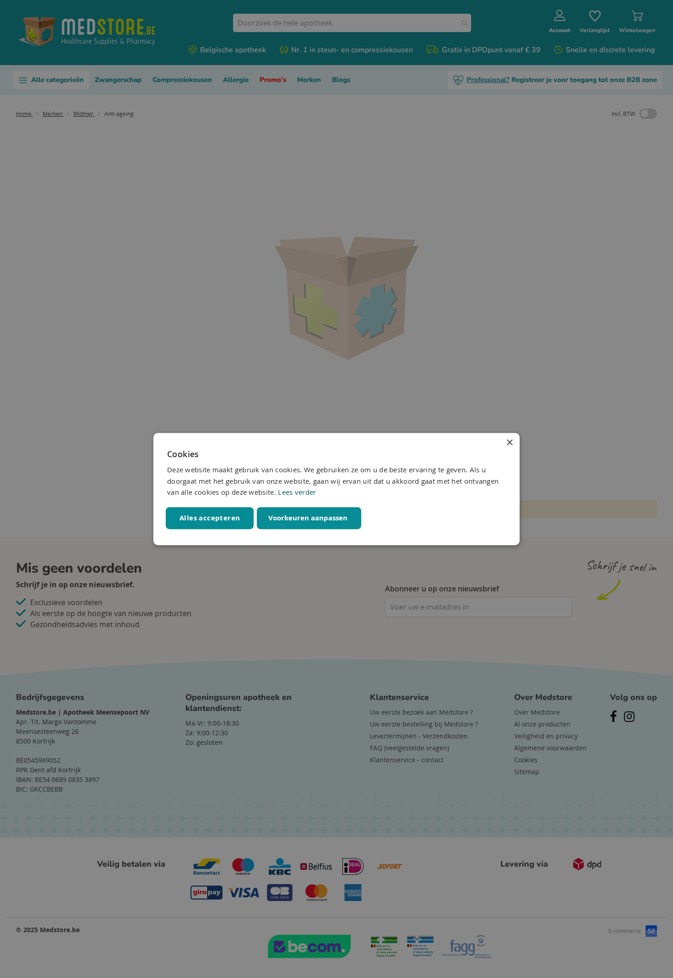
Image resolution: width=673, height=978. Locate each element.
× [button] (509, 442)
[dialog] (336, 489)
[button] (309, 518)
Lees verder (297, 492)
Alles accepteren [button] (209, 518)
